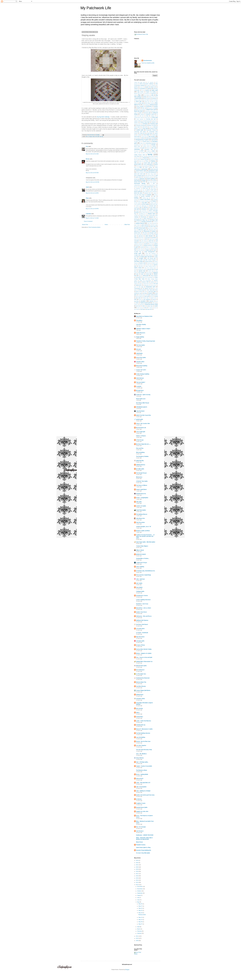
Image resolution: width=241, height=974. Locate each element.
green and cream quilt (139, 173)
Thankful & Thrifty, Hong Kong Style (145, 341)
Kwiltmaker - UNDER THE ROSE (144, 835)
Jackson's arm (137, 189)
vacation (143, 301)
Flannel (145, 158)
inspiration (138, 188)
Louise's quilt (153, 202)
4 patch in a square (150, 85)
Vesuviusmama (147, 60)
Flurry (147, 161)
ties (157, 289)
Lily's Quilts (139, 583)
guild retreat (138, 177)
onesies (138, 221)
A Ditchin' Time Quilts (142, 481)
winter (143, 306)
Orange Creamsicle (147, 221)
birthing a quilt (137, 99)
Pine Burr (145, 232)
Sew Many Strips (138, 261)
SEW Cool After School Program (148, 259)
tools (145, 291)
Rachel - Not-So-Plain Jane (143, 741)
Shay (87, 198)
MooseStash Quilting (141, 365)
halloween (142, 178)
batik (135, 95)
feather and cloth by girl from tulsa (145, 795)
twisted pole (153, 297)
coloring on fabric (154, 128)
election (148, 147)
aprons (149, 88)
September (140, 893)
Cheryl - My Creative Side (143, 423)
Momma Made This (141, 682)
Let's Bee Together (141, 745)
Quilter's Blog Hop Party (151, 242)
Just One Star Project (139, 194)
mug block (152, 212)
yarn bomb (136, 309)
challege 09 (153, 115)
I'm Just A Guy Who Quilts (143, 853)
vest (157, 301)
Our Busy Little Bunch (142, 624)
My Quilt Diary (140, 390)
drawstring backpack (151, 143)
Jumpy (154, 193)
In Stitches (139, 799)
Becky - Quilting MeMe (142, 774)
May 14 (141, 917)
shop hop (149, 264)
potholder (154, 237)
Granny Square (140, 172)
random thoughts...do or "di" (143, 526)
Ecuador (143, 147)
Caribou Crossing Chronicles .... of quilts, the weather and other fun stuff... (145, 536)
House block (137, 181)
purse (142, 239)
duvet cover (137, 146)
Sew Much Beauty (141, 686)
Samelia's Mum (140, 361)
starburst (155, 272)
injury (156, 186)
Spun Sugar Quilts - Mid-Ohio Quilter (145, 542)
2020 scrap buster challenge (146, 83)
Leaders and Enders (145, 199)
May (138, 902)
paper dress (137, 225)
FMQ (135, 162)
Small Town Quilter (141, 510)
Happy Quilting (140, 337)
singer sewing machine (150, 266)
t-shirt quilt (155, 283)
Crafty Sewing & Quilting (142, 374)
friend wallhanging (148, 164)
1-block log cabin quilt (139, 82)
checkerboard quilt (147, 120)
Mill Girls (146, 207)
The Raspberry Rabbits (142, 456)
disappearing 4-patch (142, 139)
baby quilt (155, 90)
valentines (151, 301)
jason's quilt (137, 191)
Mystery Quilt (151, 213)
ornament (156, 221)
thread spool (142, 289)
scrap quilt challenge (150, 253)
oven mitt (149, 223)
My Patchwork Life (95, 8)
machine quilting (145, 204)
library (147, 201)
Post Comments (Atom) (94, 227)
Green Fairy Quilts (152, 173)
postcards (147, 237)
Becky (87, 159)
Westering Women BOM (151, 304)
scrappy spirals (148, 255)
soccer (135, 269)
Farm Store (136, 156)
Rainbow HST (139, 245)
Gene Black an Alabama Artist (144, 316)
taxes (135, 286)
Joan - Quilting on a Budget (143, 791)
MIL (141, 207)
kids (154, 196)
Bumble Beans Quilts (141, 807)
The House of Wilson (141, 485)
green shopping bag (139, 175)
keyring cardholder (145, 196)
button (140, 112)
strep (140, 275)
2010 (137, 938)
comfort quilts (139, 130)
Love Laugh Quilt (140, 431)
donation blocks (146, 141)
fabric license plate (147, 152)
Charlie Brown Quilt (138, 117)
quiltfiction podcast (138, 243)
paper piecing (145, 225)
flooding (152, 159)
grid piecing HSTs (150, 175)
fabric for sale (137, 152)
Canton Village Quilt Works (143, 690)
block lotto (138, 101)
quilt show (151, 240)
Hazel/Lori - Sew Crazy (142, 604)
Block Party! (139, 842)
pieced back (150, 228)
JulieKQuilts (139, 353)
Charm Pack (147, 117)
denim (142, 138)
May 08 (141, 921)
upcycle (154, 299)
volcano (136, 304)
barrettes (147, 93)
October (139, 891)
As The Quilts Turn (141, 674)
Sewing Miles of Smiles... (142, 558)
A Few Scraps (140, 440)
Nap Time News (140, 636)
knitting (136, 198)
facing (154, 152)
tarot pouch (153, 285)
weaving (141, 304)
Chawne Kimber (137, 120)
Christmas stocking (140, 125)
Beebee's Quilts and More (143, 530)
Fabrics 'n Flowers (141, 436)
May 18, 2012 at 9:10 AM (92, 154)
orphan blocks (140, 223)
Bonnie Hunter (154, 104)
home (149, 180)
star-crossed (149, 272)
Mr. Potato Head (144, 212)
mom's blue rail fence (141, 210)
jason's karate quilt (151, 189)
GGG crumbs (148, 167)
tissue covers (139, 291)
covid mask (149, 133)
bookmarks (149, 106)
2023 (137, 860)
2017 (137, 873)
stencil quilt (148, 274)
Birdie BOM (138, 98)
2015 (137, 878)
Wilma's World (140, 550)
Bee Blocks (146, 95)
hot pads (154, 180)
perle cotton (153, 226)
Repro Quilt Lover (141, 398)
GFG (140, 167)
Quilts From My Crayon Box (143, 415)
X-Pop (145, 307)
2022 (137, 862)
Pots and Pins (139, 448)
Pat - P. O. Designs (141, 827)
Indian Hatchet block (148, 186)
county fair (142, 133)
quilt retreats (144, 240)
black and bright (145, 99)
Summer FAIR (145, 282)
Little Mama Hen (140, 518)
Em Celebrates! (140, 669)
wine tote (138, 306)
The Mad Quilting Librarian (143, 733)
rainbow (156, 243)
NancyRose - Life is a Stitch (143, 608)
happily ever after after (142, 811)
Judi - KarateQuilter (141, 786)
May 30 (141, 904)
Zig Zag (101, 136)
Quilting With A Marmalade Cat (144, 661)
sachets (142, 250)
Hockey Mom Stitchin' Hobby (144, 649)
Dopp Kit (142, 143)
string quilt (145, 275)
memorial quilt (152, 205)
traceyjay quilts (140, 641)
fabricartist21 (139, 778)
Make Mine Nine (154, 204)
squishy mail (141, 271)
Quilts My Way (140, 460)
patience (137, 226)
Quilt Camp (151, 239)
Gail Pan (151, 165)
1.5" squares (150, 82)
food (140, 162)
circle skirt (144, 127)
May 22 (141, 908)
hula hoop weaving (152, 181)
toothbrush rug (137, 293)
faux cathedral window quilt (147, 156)
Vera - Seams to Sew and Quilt (144, 657)
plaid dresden (149, 236)
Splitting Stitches (140, 464)
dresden (153, 144)
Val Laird (138, 349)
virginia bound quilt (145, 302)
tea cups (141, 286)
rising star (147, 248)
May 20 (141, 910)
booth (138, 108)
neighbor (142, 215)
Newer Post (85, 224)
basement (153, 93)
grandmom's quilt (153, 170)
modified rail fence (153, 209)
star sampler (141, 272)
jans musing (139, 708)
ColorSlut (88, 213)
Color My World (140, 411)
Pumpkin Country (140, 844)
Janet (87, 187)
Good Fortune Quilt (141, 170)
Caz (87, 146)
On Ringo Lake (154, 220)
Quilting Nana (139, 694)
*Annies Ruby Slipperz (142, 546)
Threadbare (139, 320)
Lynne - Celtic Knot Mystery (143, 720)
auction (147, 90)
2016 (137, 875)
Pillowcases (147, 231)
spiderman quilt (142, 269)
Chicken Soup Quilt (144, 122)
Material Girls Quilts (141, 665)
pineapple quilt (152, 232)
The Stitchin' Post (147, 288)
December (140, 886)
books (156, 106)
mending (136, 207)
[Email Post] (103, 134)
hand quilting (151, 178)
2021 (137, 864)
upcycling (136, 301)
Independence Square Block (140, 185)
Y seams (150, 307)
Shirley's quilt (155, 263)
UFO (135, 299)
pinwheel (145, 234)
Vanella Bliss (139, 716)
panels (154, 223)
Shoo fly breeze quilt (140, 264)
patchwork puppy (154, 225)
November (140, 888)
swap (140, 283)
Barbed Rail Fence (138, 93)
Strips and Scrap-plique (145, 280)
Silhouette (140, 266)
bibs (152, 95)
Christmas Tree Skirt (151, 125)
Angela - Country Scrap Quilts (144, 766)
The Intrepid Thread (141, 473)
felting (156, 156)
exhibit (148, 151)
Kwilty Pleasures (140, 332)
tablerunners (139, 285)
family (150, 154)
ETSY (142, 151)
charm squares (139, 119)
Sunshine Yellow (140, 698)
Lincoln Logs (137, 202)
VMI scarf (154, 302)
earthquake (136, 147)
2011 (137, 936)
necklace (136, 215)
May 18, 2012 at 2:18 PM (92, 193)
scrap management (149, 251)
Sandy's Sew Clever (141, 612)
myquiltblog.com (142, 213)
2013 (137, 882)
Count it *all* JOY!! (141, 370)
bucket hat (147, 111)
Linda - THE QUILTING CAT (143, 782)
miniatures (144, 209)
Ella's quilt (154, 147)
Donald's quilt (137, 141)
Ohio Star (154, 218)
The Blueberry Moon (141, 770)
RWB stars (136, 250)
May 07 (141, 924)
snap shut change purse (150, 267)
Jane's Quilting (140, 566)
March (139, 929)
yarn (155, 307)
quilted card (141, 242)
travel (150, 293)
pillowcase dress (152, 229)
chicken (136, 122)
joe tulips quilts (140, 469)
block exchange (154, 99)
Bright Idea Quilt (138, 111)
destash (156, 138)
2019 (137, 869)
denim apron (149, 138)
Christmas (145, 123)
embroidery (137, 149)
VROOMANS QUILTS (141, 407)
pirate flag (151, 234)
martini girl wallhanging (141, 205)
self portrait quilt (151, 258)
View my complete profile (148, 63)
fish (140, 157)
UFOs (140, 299)
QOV (146, 239)
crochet (139, 134)
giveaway (145, 169)
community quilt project (140, 131)
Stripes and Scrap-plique (147, 277)
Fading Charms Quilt (139, 154)
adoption (147, 87)
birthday (154, 98)
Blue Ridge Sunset (149, 103)
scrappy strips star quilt (93, 136)
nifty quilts (139, 501)
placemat (141, 236)
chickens (154, 122)
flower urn (141, 161)
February (139, 931)
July (138, 897)
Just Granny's (140, 831)
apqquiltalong (143, 88)
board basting (145, 104)
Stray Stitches (140, 758)
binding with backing (153, 96)
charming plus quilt (151, 119)
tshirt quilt (146, 296)
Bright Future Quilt (151, 109)
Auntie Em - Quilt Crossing (143, 394)
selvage (136, 259)
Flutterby (153, 161)
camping (142, 114)
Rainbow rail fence (148, 245)
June (138, 899)
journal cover (148, 193)
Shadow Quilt (142, 263)
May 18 (141, 912)
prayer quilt (136, 239)
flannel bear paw (152, 157)
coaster (139, 128)
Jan (143, 189)
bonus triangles (140, 106)
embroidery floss (148, 149)
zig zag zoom (149, 309)
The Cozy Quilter (140, 345)
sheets (148, 263)
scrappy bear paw (138, 255)
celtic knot (141, 115)
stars (137, 274)
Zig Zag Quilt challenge (103, 117)
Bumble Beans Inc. (141, 493)
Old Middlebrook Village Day (140, 220)
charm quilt (155, 117)
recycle (142, 247)
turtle (152, 296)
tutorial (156, 296)
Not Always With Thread (142, 403)
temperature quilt (150, 286)
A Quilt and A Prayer (141, 562)
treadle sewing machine (152, 294)
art (142, 90)
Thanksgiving (137, 288)
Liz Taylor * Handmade (142, 632)
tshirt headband (139, 296)
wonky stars (150, 306)
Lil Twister (153, 201)
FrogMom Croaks (140, 803)
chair (147, 115)
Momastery (139, 477)
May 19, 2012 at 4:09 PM (92, 208)
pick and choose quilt (139, 228)
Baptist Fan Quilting (151, 91)
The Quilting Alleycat (141, 514)
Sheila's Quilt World (141, 489)
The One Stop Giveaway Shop (144, 749)
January (139, 933)
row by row (153, 248)
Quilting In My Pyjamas (142, 620)
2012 (137, 884)
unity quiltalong (146, 299)
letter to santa (141, 201)
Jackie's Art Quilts (141, 506)
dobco (137, 712)
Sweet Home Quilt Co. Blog (143, 847)
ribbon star (140, 248)
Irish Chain (153, 188)
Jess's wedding (153, 191)
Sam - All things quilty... (142, 762)
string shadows (154, 275)
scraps (141, 258)
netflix (147, 215)
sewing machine (148, 261)
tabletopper (146, 285)
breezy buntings (141, 109)
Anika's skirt (153, 87)
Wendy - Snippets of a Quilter (144, 653)
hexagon (143, 180)
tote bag (145, 293)
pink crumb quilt (137, 234)
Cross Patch (146, 135)
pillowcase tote (137, 231)
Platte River (141, 237)
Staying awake (142, 914)
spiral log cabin (150, 269)
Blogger (127, 969)
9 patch (141, 87)
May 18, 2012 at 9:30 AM (92, 172)
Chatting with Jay (140, 725)
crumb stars (143, 136)
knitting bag (145, 197)
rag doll (145, 243)
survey (152, 282)
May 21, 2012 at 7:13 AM (92, 218)
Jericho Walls (145, 191)
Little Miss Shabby (141, 324)
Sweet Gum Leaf (147, 283)
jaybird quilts (139, 419)
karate (149, 194)
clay (150, 127)
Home (106, 224)
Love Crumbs (137, 204)
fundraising (145, 165)
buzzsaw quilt (147, 112)
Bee (87, 136)
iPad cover (145, 188)
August (139, 895)
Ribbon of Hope (149, 247)
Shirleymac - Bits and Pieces (144, 616)
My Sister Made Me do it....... (143, 444)
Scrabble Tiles (137, 251)
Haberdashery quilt (147, 177)
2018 (137, 871)
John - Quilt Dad (140, 579)
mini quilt (136, 209)
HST (144, 181)
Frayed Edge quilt (148, 162)
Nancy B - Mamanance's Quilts (144, 729)
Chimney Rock (137, 123)
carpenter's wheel (150, 114)
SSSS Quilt (151, 271)
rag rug (150, 243)
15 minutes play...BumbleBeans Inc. (145, 570)
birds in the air (147, 98)
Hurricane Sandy (139, 183)
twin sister (138, 297)
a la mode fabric (140, 628)
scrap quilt (137, 253)
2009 (137, 940)
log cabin (144, 202)
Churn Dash (137, 127)
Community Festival (151, 130)
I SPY (153, 183)
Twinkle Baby (146, 297)
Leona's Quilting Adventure (143, 599)
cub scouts (151, 136)
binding (144, 96)
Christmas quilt (154, 123)
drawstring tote (137, 144)
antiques (136, 88)
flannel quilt (136, 159)
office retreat (147, 218)
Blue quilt (141, 103)
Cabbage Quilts (140, 591)
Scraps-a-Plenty (140, 645)
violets (137, 302)
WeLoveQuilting (140, 452)
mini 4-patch (153, 207)
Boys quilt (144, 108)
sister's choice (138, 267)
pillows (154, 231)
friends (156, 164)
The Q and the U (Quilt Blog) (143, 575)
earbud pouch (146, 146)
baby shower (140, 91)
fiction (137, 157)
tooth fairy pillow (152, 291)
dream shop (146, 144)
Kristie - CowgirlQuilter (142, 497)
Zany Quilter (139, 587)
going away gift (154, 169)
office (141, 218)
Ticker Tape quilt (150, 289)
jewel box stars (138, 193)
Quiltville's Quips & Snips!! (143, 328)
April (138, 926)
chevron (154, 120)
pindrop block (137, 232)
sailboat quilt (148, 250)
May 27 (141, 906)
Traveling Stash (141, 294)
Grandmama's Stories (142, 595)
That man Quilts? (140, 382)
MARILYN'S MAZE (141, 554)
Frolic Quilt (139, 165)
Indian (140, 186)
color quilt (145, 128)
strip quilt (138, 277)
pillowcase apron (142, 229)
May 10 (141, 919)
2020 (137, 867)
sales (155, 250)
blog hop (147, 101)
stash (142, 274)
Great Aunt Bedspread (150, 172)
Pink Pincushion (140, 522)
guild (157, 175)
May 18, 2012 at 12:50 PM (92, 182)
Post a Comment (88, 221)
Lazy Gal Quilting (140, 737)
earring (154, 146)
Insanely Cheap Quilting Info (143, 850)
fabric (153, 151)
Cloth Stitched (140, 378)
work (156, 306)
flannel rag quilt (144, 159)
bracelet (150, 108)
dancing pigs (137, 138)
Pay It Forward (144, 226)
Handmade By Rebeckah (142, 678)
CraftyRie (138, 386)
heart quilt (136, 180)
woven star (139, 307)
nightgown (151, 217)
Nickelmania (143, 217)
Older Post (127, 224)
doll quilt (154, 139)
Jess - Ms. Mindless (141, 753)
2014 (137, 880)
